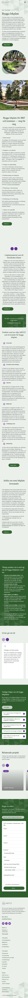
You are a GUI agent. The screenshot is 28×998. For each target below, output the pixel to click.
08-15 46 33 (5, 916)
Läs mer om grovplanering (13, 184)
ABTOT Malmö (6, 983)
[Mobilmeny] (24, 2)
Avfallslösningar (6, 959)
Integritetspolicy (5, 991)
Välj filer (14, 867)
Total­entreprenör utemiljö (8, 957)
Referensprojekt (5, 977)
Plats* (5, 857)
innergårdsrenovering (17, 523)
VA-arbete (4, 966)
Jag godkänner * (12, 884)
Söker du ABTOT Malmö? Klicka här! (12, 817)
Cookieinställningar (6, 987)
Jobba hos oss (5, 975)
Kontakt (4, 981)
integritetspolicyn (15, 884)
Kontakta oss (7, 309)
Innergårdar (4, 964)
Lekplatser (4, 962)
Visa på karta (5, 933)
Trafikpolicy (5, 944)
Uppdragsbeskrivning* (9, 875)
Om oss (3, 972)
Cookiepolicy (5, 989)
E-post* (5, 835)
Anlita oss (6, 223)
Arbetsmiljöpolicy (6, 940)
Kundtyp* (6, 850)
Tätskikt (4, 968)
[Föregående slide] (12, 248)
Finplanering (5, 953)
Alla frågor (6, 707)
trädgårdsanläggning (7, 525)
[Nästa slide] (15, 248)
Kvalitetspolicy (5, 946)
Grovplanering (5, 955)
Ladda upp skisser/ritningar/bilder (11, 864)
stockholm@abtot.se (7, 919)
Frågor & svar (5, 979)
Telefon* (6, 843)
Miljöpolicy (4, 942)
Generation (14, 995)
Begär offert (7, 44)
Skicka (13, 888)
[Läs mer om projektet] (13, 780)
